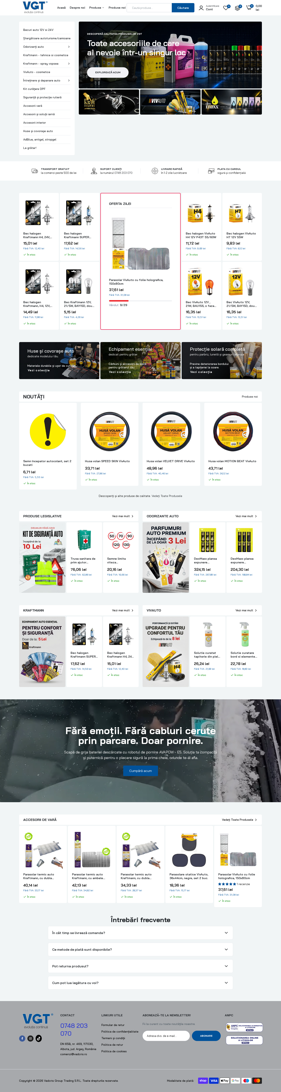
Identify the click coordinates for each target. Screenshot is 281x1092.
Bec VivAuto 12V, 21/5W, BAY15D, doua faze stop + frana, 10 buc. (241, 304)
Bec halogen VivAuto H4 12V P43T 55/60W (201, 235)
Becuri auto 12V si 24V (38, 30)
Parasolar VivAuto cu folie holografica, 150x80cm (136, 281)
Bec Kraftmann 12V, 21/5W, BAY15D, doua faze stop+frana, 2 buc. (79, 304)
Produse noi (117, 7)
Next (262, 448)
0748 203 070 (123, 172)
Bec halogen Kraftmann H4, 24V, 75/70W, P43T (36, 235)
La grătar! (29, 148)
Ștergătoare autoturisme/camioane (47, 38)
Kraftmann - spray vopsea (40, 63)
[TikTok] (39, 1038)
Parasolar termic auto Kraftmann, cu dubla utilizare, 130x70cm (136, 876)
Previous (19, 448)
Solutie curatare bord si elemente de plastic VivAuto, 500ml (244, 654)
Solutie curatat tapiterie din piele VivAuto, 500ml (207, 654)
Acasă (61, 7)
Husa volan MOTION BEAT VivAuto (171, 461)
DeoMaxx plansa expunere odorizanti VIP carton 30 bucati (242, 560)
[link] (109, 102)
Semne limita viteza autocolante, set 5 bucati (120, 560)
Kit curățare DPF (34, 89)
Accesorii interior (34, 122)
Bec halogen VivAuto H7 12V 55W (241, 235)
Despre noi (77, 7)
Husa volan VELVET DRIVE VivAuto (109, 461)
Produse (95, 7)
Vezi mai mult (121, 516)
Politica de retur (112, 1045)
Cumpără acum (140, 771)
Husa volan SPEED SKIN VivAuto (45, 461)
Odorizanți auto (33, 47)
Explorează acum (107, 72)
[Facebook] (22, 1038)
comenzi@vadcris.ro (73, 1054)
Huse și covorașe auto (38, 131)
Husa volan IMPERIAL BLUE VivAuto (227, 463)
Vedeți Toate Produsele (167, 496)
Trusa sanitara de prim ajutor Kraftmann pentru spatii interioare (83, 560)
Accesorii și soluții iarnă (39, 114)
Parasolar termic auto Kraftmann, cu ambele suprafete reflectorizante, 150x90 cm (91, 876)
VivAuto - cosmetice (36, 72)
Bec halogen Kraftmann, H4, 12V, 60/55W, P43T (36, 304)
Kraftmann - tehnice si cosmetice (45, 55)
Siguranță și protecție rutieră (42, 97)
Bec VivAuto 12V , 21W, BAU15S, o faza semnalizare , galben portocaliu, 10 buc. (200, 304)
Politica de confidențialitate (119, 1031)
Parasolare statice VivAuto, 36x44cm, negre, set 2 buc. (189, 876)
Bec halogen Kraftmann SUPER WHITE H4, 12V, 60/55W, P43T (76, 235)
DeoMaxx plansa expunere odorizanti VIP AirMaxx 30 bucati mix (206, 560)
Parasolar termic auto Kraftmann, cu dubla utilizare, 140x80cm (38, 876)
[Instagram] (30, 1038)
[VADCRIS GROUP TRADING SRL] (35, 11)
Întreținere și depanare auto (41, 80)
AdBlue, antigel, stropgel (39, 139)
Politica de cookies (114, 1051)
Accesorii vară (32, 106)
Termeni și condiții (113, 1038)
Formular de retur (112, 1025)
